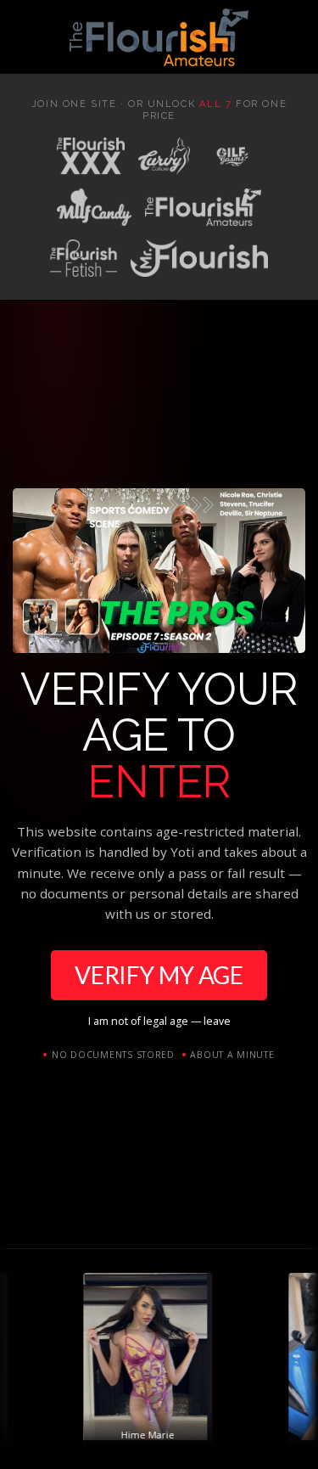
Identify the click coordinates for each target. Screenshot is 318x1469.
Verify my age (159, 974)
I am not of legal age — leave (159, 1021)
